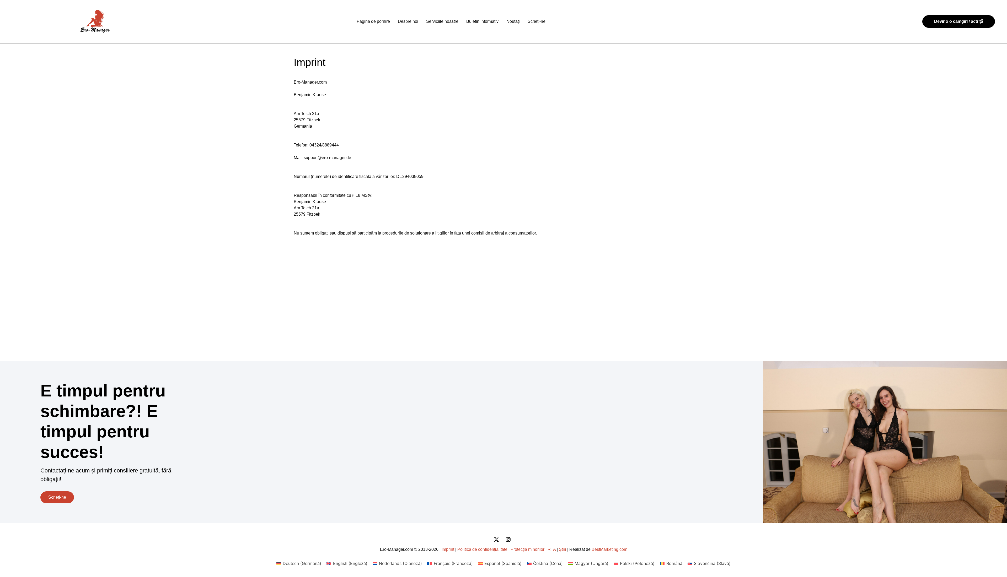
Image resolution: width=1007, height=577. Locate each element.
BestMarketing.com (609, 549)
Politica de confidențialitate (482, 549)
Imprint (448, 549)
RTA (552, 549)
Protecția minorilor (527, 549)
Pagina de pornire (373, 21)
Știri (562, 549)
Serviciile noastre (442, 21)
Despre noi (408, 21)
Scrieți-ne (536, 21)
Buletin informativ (482, 21)
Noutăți (513, 21)
